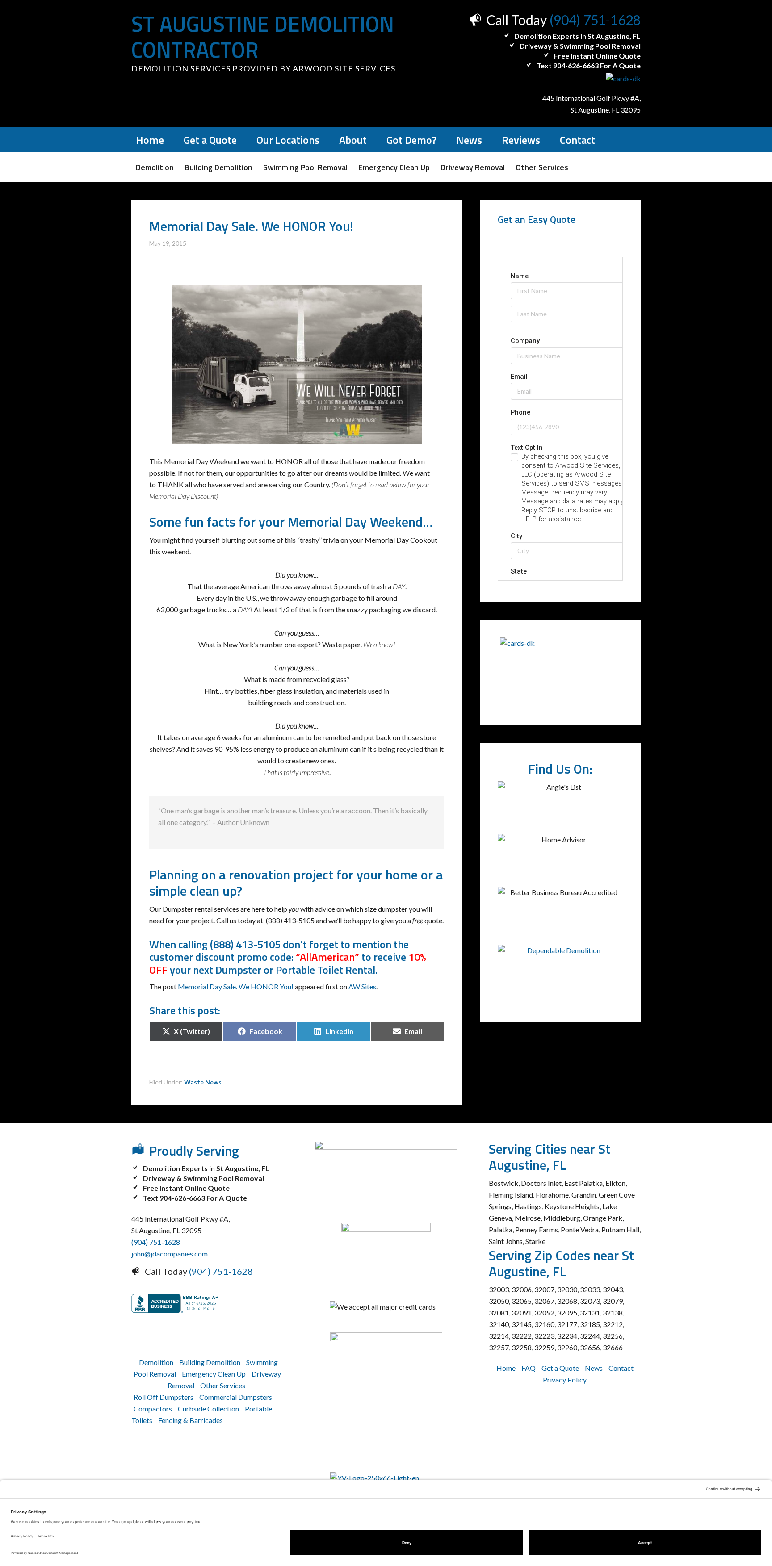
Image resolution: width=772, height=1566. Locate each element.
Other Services (222, 1385)
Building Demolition (209, 1362)
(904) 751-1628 (595, 20)
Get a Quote (560, 1368)
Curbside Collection (208, 1408)
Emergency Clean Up (214, 1373)
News (594, 1368)
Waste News (203, 1082)
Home (506, 1368)
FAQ (528, 1368)
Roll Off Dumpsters (163, 1397)
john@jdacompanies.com (169, 1253)
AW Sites (362, 986)
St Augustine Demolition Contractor (262, 37)
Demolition (156, 1362)
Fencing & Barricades (190, 1420)
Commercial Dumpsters (235, 1397)
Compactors (153, 1408)
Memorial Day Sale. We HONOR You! (236, 986)
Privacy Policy (565, 1379)
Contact (621, 1368)
